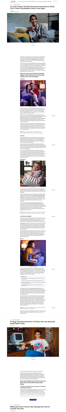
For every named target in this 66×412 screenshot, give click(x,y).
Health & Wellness (39, 1)
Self (26, 1)
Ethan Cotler (12, 10)
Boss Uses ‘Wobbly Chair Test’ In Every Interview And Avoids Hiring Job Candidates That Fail (33, 283)
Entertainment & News (33, 1)
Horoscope (24, 1)
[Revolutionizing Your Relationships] (13, 1)
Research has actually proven (35, 202)
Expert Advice (50, 1)
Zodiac (21, 1)
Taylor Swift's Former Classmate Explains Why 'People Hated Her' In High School (33, 278)
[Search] (53, 1)
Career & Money (45, 1)
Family (29, 1)
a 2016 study (27, 148)
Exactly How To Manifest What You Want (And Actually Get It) (32, 280)
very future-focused (34, 288)
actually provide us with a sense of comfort (35, 67)
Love (18, 1)
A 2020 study (33, 59)
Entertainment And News (16, 4)
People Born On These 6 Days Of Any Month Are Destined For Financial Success (32, 285)
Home (11, 4)
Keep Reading (33, 399)
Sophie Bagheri (12, 325)
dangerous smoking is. (33, 389)
